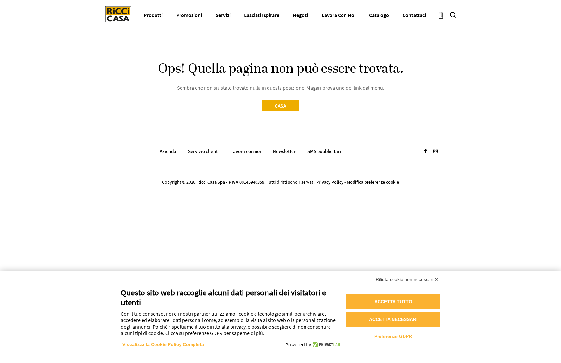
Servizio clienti (203, 151)
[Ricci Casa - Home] (118, 14)
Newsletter (284, 151)
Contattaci (414, 15)
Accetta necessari (393, 319)
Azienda (168, 151)
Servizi (223, 15)
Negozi (300, 15)
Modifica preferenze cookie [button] (373, 182)
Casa (280, 105)
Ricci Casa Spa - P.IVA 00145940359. (231, 182)
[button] (453, 14)
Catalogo (379, 15)
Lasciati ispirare (261, 15)
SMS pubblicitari (324, 151)
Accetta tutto (393, 301)
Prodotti (153, 15)
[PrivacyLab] (325, 344)
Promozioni (189, 15)
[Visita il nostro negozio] (441, 14)
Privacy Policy (329, 182)
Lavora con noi (338, 15)
